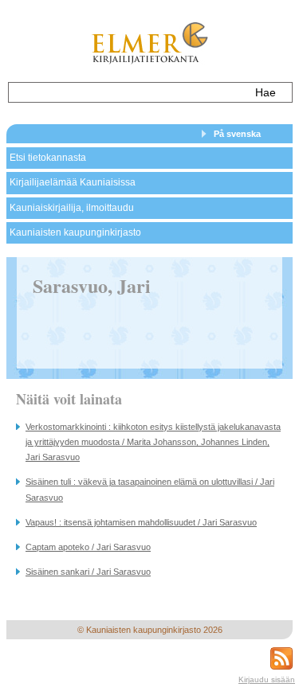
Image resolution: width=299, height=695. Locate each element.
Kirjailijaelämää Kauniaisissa (73, 182)
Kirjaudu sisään (266, 679)
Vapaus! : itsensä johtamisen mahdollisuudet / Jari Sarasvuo (141, 522)
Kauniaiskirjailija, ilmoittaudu (72, 207)
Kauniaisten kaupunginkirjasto (75, 232)
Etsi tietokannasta (48, 157)
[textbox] (126, 92)
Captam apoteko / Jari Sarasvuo (88, 547)
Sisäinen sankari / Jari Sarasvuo (88, 571)
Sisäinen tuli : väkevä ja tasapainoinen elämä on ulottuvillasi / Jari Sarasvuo (150, 489)
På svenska (237, 134)
